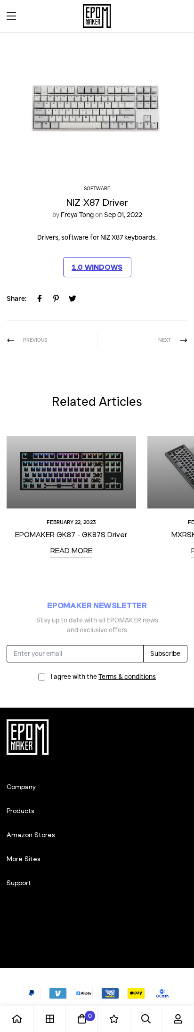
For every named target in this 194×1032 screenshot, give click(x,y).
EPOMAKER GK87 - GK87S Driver (71, 534)
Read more (71, 550)
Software (97, 188)
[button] (177, 16)
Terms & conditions (127, 676)
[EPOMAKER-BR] (97, 16)
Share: (16, 298)
